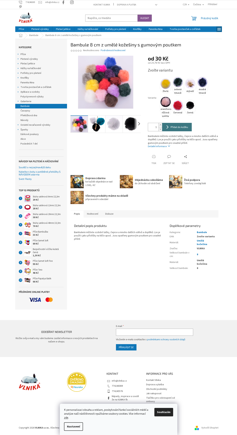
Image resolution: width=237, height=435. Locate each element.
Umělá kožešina (202, 242)
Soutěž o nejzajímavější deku (35, 167)
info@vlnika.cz (119, 381)
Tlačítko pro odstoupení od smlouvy (160, 399)
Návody (24, 120)
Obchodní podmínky (156, 389)
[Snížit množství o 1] (160, 129)
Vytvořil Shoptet (209, 428)
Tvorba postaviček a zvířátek (36, 87)
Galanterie (26, 101)
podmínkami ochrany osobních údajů (166, 339)
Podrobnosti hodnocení (113, 50)
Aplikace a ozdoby (30, 92)
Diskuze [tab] (109, 214)
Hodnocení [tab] (92, 214)
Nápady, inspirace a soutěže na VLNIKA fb (125, 398)
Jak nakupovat (153, 393)
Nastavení (73, 426)
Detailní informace (157, 146)
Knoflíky (25, 78)
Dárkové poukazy (30, 134)
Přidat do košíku (179, 126)
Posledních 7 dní (29, 144)
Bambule (25, 106)
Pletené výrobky (29, 59)
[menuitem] (21, 29)
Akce (23, 139)
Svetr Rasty (25, 179)
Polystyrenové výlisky (32, 96)
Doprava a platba (126, 4)
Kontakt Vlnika (102, 4)
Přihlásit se (126, 347)
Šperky (24, 129)
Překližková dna (29, 115)
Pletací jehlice (28, 63)
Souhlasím (164, 412)
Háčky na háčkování (31, 68)
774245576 (117, 391)
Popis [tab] (77, 214)
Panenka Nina (27, 82)
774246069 (117, 386)
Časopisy (25, 110)
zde (66, 418)
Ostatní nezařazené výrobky (35, 125)
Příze (23, 54)
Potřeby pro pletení (31, 73)
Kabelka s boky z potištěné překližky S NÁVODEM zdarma (40, 173)
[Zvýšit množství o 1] (160, 125)
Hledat (144, 18)
